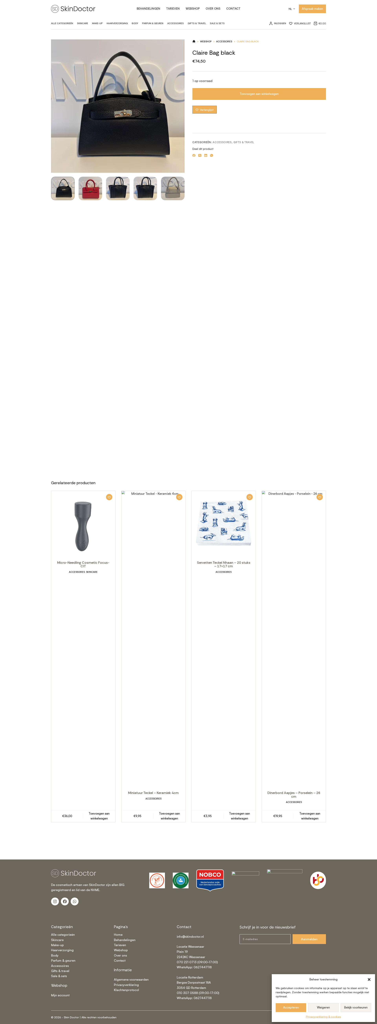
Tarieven (173, 9)
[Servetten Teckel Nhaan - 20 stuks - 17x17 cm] (224, 523)
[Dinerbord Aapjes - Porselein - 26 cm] (294, 638)
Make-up (97, 23)
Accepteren (291, 1007)
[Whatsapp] (75, 901)
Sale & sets (59, 976)
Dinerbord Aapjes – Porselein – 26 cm (293, 795)
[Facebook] (193, 155)
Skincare (82, 23)
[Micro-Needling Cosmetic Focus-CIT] (83, 523)
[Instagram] (55, 901)
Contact (233, 9)
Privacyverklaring (126, 985)
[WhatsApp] (211, 155)
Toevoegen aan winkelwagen (259, 94)
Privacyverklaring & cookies (323, 1016)
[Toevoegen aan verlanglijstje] (109, 497)
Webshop (193, 9)
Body (135, 23)
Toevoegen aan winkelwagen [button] (99, 816)
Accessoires (175, 23)
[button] (369, 979)
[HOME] (193, 41)
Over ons (213, 9)
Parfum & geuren (152, 23)
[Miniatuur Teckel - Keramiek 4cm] (154, 638)
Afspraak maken (312, 9)
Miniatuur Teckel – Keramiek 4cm (153, 793)
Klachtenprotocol (126, 990)
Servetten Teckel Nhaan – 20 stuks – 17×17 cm (223, 564)
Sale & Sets (217, 23)
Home (118, 935)
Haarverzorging (117, 23)
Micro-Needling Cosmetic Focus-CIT (83, 564)
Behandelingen (148, 9)
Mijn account (60, 995)
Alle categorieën (62, 23)
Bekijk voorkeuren (356, 1007)
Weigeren (323, 1007)
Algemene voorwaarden (131, 979)
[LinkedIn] (205, 155)
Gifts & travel (197, 23)
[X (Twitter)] (199, 155)
